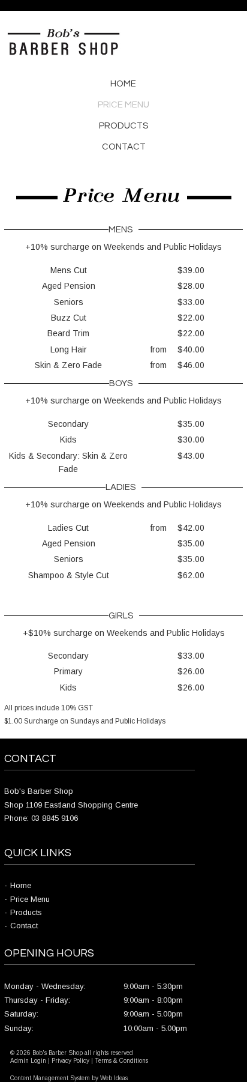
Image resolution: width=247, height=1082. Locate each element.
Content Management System (50, 1078)
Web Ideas (114, 1078)
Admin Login (28, 1060)
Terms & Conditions (121, 1060)
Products (123, 125)
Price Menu (123, 104)
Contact (124, 146)
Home (123, 83)
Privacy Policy (70, 1060)
